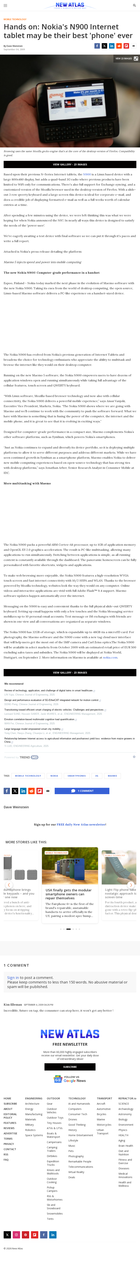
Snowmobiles (55, 1213)
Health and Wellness (124, 1184)
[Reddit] (119, 46)
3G (96, 775)
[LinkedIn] (111, 46)
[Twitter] (104, 46)
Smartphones (77, 775)
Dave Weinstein (16, 807)
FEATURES (10, 1123)
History (72, 1130)
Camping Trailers (52, 1149)
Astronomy (125, 1114)
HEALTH (123, 1135)
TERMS (8, 1138)
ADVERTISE (10, 1133)
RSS (6, 1154)
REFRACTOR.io (127, 1098)
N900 (87, 174)
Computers (74, 1109)
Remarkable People (79, 1161)
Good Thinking (76, 1124)
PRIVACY (9, 1144)
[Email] (133, 46)
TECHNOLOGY (77, 1098)
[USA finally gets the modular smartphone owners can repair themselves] (70, 865)
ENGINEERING (33, 1098)
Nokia (54, 775)
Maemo (112, 775)
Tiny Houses (54, 1123)
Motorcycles (104, 1124)
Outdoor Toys (55, 1117)
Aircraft (101, 1103)
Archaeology (125, 1109)
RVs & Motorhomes (55, 1197)
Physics (122, 1130)
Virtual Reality (76, 1172)
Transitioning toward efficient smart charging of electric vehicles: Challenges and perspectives (54, 709)
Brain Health (125, 1145)
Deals (71, 1177)
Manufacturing (33, 1114)
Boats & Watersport (53, 1135)
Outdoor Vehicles (52, 1110)
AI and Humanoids (79, 1103)
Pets (71, 1151)
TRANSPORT (104, 1098)
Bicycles (101, 1114)
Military (29, 1124)
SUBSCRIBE (10, 1103)
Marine (101, 1119)
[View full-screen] (136, 58)
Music (71, 1145)
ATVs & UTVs (55, 1128)
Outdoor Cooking (52, 1180)
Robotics (30, 1130)
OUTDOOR (53, 1098)
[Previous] (9, 885)
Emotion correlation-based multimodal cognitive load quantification (39, 719)
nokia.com (110, 657)
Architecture (32, 1103)
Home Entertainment (80, 1135)
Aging (121, 1140)
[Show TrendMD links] (134, 756)
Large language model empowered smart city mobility (32, 729)
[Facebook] (97, 46)
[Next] (131, 885)
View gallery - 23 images (70, 164)
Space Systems (34, 1135)
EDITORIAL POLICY (10, 1115)
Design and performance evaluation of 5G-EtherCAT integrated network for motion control (51, 700)
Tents (50, 1218)
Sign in (13, 977)
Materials (30, 1119)
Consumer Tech (77, 1114)
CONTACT (10, 1149)
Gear (49, 1103)
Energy (29, 1109)
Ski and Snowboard (53, 1206)
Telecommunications (80, 1166)
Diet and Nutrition (123, 1152)
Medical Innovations (125, 1175)
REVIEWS (9, 1128)
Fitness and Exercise (125, 1161)
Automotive (104, 1109)
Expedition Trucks (53, 1163)
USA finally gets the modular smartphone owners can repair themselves (69, 894)
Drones (72, 1119)
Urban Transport (102, 1131)
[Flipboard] (126, 46)
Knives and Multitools (53, 1171)
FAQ (6, 1159)
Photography (76, 1156)
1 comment (86, 791)
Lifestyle (73, 1140)
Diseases (123, 1168)
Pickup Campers (52, 1189)
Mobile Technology (15, 19)
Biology (122, 1119)
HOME (7, 1098)
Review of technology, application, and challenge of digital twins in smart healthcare (48, 690)
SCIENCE (123, 1103)
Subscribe (70, 1067)
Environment (125, 1124)
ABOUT (8, 1109)
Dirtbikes (52, 1156)
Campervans (54, 1142)
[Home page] (70, 6)
